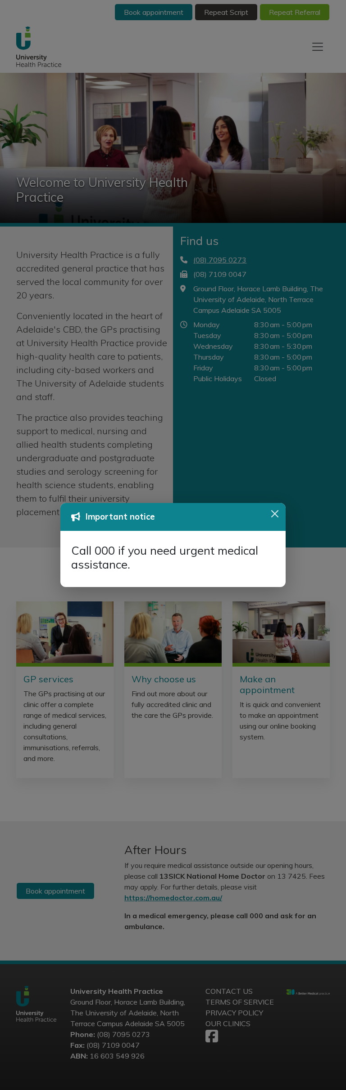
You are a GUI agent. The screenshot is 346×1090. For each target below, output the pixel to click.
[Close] (275, 514)
